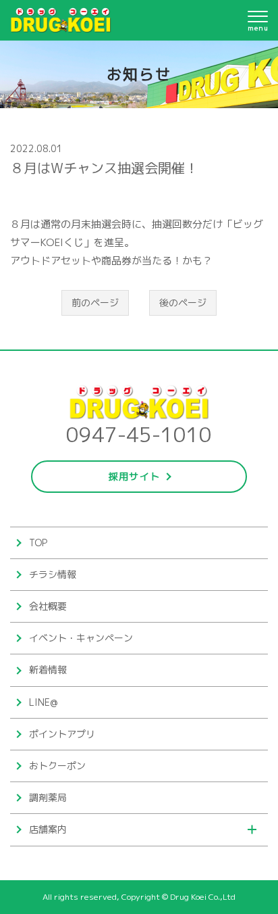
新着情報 (48, 669)
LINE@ (43, 702)
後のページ (182, 302)
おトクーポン (57, 765)
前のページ (95, 302)
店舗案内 (48, 829)
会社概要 (48, 606)
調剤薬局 (48, 797)
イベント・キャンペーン (81, 637)
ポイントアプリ (62, 733)
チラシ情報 (52, 574)
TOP (38, 542)
